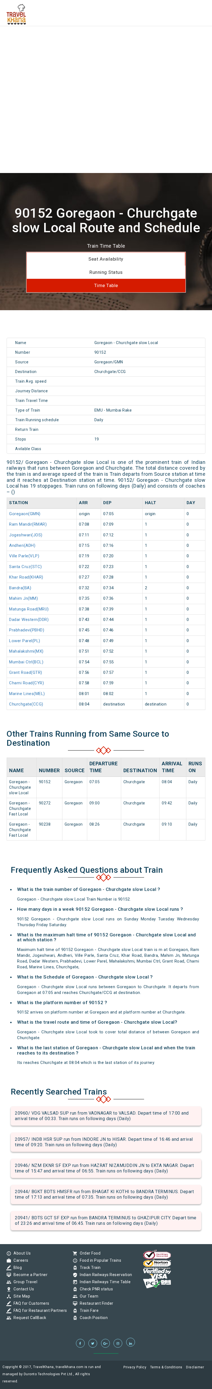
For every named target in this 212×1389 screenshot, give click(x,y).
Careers (19, 1260)
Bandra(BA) (20, 587)
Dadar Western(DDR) (29, 619)
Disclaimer (195, 1367)
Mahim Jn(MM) (23, 598)
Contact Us (22, 1289)
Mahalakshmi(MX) (26, 651)
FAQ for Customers (30, 1303)
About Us (21, 1253)
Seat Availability (105, 259)
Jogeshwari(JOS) (26, 535)
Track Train (89, 1267)
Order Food (88, 1253)
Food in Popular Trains (99, 1260)
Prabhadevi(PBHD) (26, 630)
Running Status (106, 272)
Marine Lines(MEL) (27, 693)
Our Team (87, 1296)
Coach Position (92, 1317)
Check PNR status (95, 1289)
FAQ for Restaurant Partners (39, 1310)
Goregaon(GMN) (25, 513)
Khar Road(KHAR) (26, 577)
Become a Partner (29, 1274)
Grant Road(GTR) (25, 672)
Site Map (20, 1296)
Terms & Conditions (166, 1367)
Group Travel (24, 1282)
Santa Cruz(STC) (25, 566)
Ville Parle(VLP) (24, 555)
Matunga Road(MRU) (29, 609)
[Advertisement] (106, 38)
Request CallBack (28, 1317)
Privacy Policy (134, 1367)
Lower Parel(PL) (24, 640)
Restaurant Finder (95, 1303)
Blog (16, 1267)
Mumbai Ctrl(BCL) (26, 662)
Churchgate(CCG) (26, 704)
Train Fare (88, 1310)
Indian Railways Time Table (104, 1282)
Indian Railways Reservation (104, 1274)
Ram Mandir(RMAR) (28, 524)
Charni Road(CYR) (26, 682)
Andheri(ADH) (22, 545)
